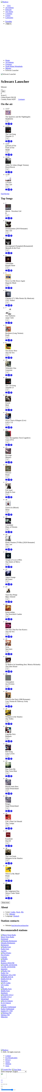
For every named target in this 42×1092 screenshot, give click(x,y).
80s (22, 912)
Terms (7, 1062)
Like (3, 91)
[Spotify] (11, 124)
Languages (9, 18)
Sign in (8, 23)
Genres (7, 16)
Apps (7, 1066)
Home (7, 60)
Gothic (13, 912)
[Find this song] (7, 121)
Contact (8, 1056)
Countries (8, 14)
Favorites (8, 21)
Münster (8, 68)
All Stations (9, 8)
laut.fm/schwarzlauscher (19, 925)
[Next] (6, 1084)
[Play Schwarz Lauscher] (2, 89)
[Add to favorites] (2, 1086)
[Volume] (2, 1088)
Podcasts (8, 10)
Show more (5, 902)
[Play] (4, 1084)
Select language (6, 1071)
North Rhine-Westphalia (14, 66)
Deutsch (16, 916)
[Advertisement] (21, 42)
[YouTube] (6, 124)
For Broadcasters (11, 1058)
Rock (18, 912)
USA (9, 6)
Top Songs (9, 12)
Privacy (8, 1060)
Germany (8, 64)
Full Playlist (5, 194)
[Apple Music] (9, 124)
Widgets (8, 1064)
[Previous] (2, 1084)
